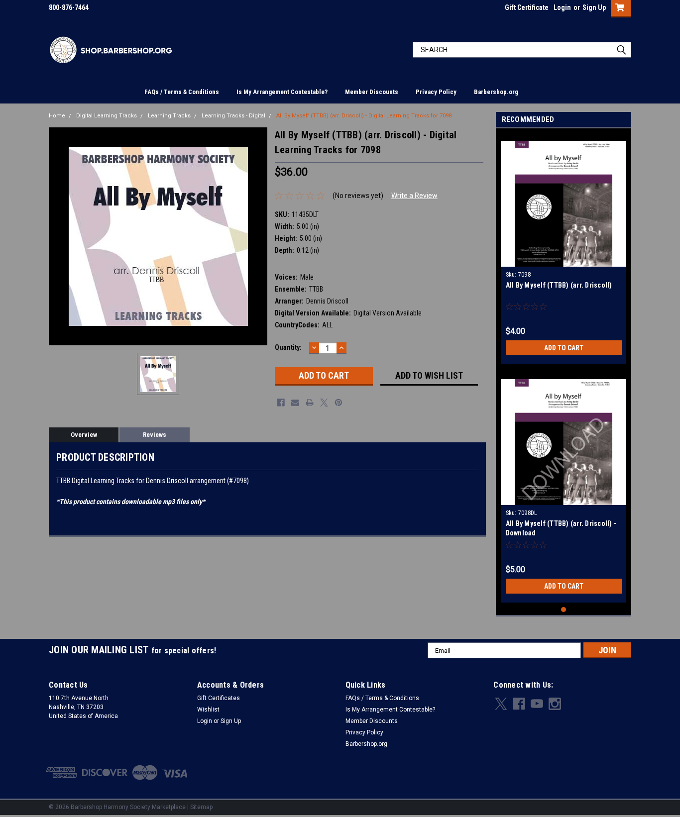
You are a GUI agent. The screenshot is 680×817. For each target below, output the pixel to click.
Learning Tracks (169, 115)
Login (562, 7)
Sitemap (201, 807)
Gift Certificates (218, 698)
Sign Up (594, 7)
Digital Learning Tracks (106, 115)
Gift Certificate (527, 7)
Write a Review (414, 196)
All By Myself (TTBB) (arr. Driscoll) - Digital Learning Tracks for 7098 (364, 115)
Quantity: (288, 347)
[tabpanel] (564, 248)
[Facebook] (281, 403)
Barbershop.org (496, 92)
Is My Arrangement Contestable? (282, 92)
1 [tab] (564, 610)
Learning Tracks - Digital (233, 115)
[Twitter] (324, 403)
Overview (84, 434)
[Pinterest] (338, 403)
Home (57, 115)
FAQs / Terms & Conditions (181, 92)
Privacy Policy (436, 92)
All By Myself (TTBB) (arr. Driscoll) (559, 285)
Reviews (154, 434)
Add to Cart (563, 348)
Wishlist (208, 709)
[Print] (310, 403)
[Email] (295, 403)
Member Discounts (371, 92)
